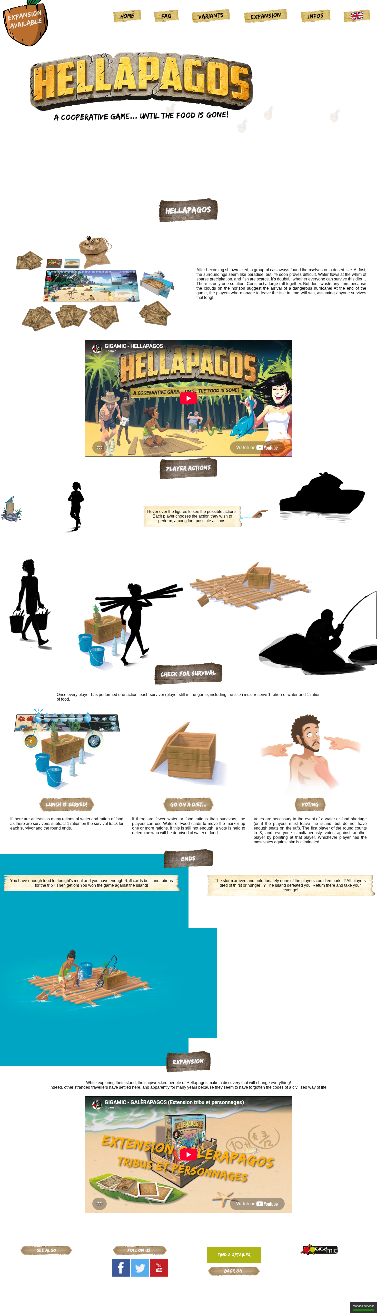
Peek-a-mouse (46, 1268)
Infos (316, 16)
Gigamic (46, 1262)
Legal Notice (162, 1305)
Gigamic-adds (234, 1282)
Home (127, 16)
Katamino (46, 1282)
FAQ (166, 15)
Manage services (363, 1305)
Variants (211, 16)
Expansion (266, 16)
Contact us (217, 1305)
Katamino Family (46, 1275)
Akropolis (46, 1288)
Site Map (191, 1305)
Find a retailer (233, 1254)
